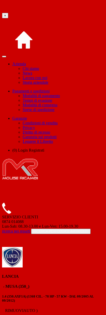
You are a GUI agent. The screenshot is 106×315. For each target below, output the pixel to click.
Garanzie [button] (19, 118)
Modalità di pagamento (41, 96)
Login (23, 150)
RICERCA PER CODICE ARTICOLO (61, 231)
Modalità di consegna (40, 105)
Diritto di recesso (36, 132)
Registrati (36, 150)
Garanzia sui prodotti (40, 137)
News (27, 73)
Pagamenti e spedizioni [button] (31, 91)
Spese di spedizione (39, 109)
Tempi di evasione (37, 100)
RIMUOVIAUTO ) (21, 310)
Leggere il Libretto (38, 141)
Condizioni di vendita (40, 123)
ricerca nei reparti (16, 231)
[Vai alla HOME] (23, 55)
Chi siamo (31, 68)
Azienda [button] (19, 64)
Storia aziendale (35, 82)
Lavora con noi (35, 78)
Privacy (29, 127)
